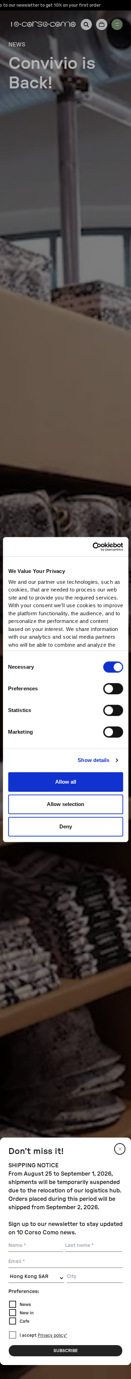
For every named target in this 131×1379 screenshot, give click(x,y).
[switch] (113, 688)
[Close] (119, 1149)
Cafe (24, 1321)
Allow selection (65, 804)
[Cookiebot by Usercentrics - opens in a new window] (93, 546)
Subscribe (65, 1351)
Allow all (65, 782)
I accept (43, 1335)
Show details (93, 760)
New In (27, 1313)
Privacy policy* (52, 1336)
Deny (65, 826)
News (25, 1304)
